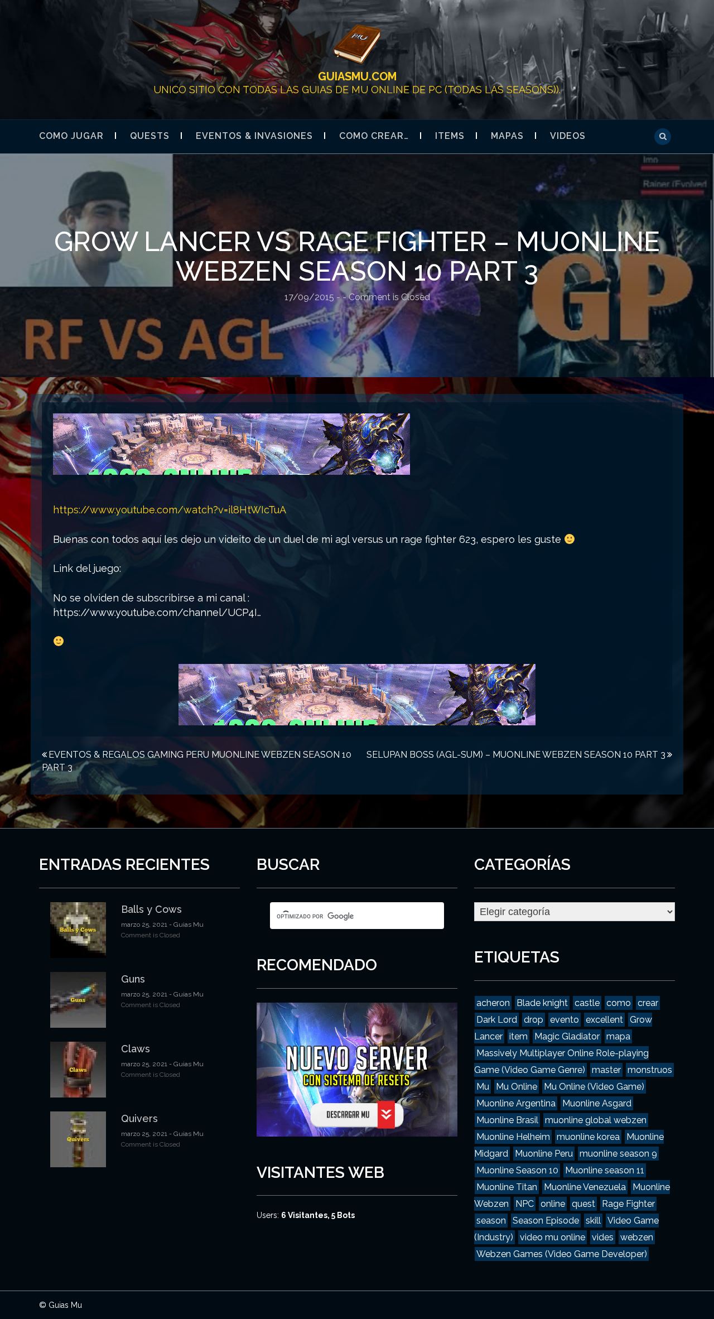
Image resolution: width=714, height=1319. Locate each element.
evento (564, 1019)
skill (593, 1220)
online (553, 1203)
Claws (135, 1049)
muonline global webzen (596, 1120)
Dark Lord (496, 1019)
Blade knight (542, 1003)
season (491, 1220)
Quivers (139, 1118)
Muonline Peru (544, 1153)
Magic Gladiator (567, 1036)
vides (603, 1237)
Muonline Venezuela (585, 1187)
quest (583, 1203)
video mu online (552, 1237)
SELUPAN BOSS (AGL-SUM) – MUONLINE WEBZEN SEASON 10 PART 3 (515, 754)
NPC (524, 1203)
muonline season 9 (618, 1153)
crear (648, 1003)
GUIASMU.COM (357, 76)
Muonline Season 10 (517, 1170)
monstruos (650, 1070)
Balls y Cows (151, 909)
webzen (636, 1237)
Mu (482, 1086)
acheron (493, 1003)
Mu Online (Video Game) (594, 1086)
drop (533, 1019)
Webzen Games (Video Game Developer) (561, 1254)
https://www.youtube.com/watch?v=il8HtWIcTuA (169, 510)
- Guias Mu (185, 924)
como (618, 1003)
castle (587, 1003)
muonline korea (588, 1137)
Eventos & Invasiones (254, 136)
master (606, 1070)
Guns (133, 979)
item (518, 1036)
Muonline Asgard (596, 1103)
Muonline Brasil (507, 1120)
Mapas (507, 136)
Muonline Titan (506, 1187)
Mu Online (516, 1086)
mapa (618, 1036)
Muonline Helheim (513, 1137)
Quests (150, 136)
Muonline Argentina (516, 1103)
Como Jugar (71, 136)
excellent (604, 1019)
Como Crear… (374, 136)
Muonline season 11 (604, 1170)
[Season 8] (231, 443)
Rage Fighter (628, 1203)
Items (450, 136)
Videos (568, 136)
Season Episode (546, 1220)
